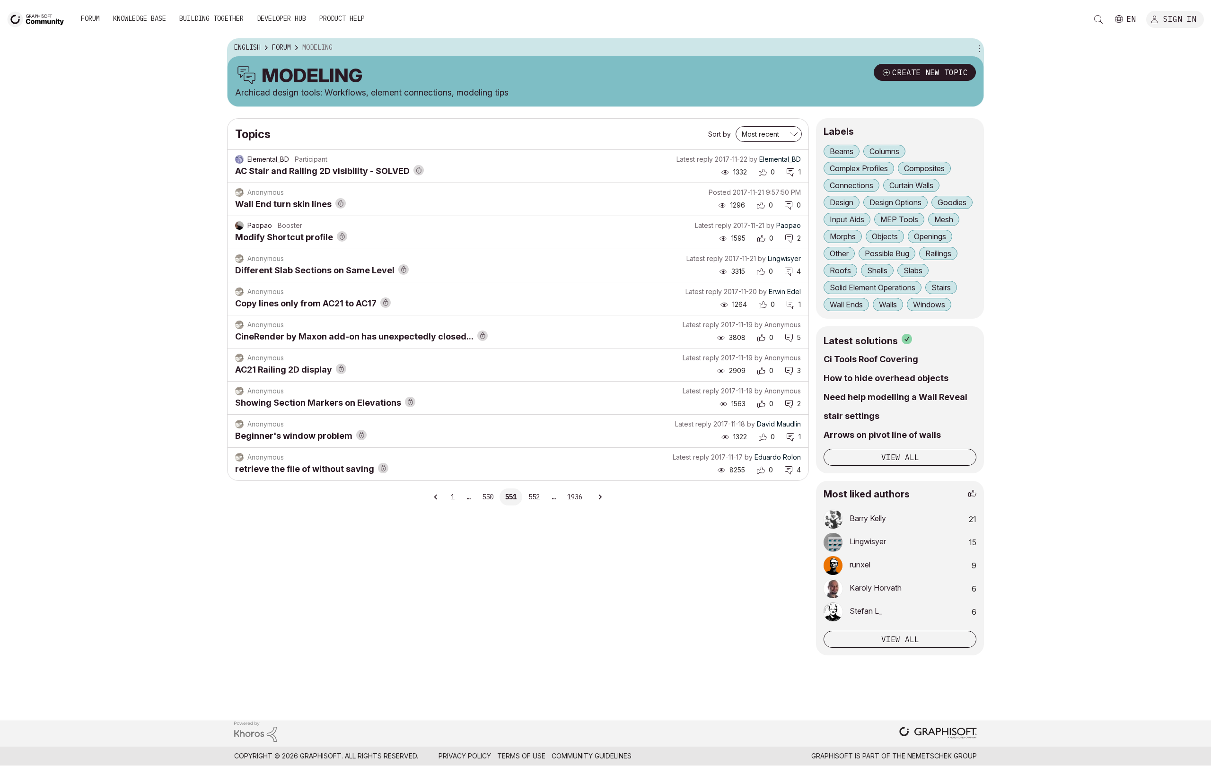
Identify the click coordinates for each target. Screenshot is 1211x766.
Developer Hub (281, 18)
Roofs (840, 270)
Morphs (843, 236)
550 (487, 497)
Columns (884, 151)
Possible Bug (887, 253)
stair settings (851, 416)
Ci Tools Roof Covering (871, 359)
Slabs (913, 270)
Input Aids (847, 219)
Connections (851, 185)
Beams (841, 151)
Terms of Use (521, 756)
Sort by (719, 134)
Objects (885, 236)
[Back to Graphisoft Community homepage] (38, 18)
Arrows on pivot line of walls (882, 435)
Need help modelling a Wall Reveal (895, 397)
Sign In (1179, 18)
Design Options (895, 202)
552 (534, 497)
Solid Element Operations (872, 287)
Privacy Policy (465, 756)
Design (841, 202)
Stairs (941, 287)
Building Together (211, 18)
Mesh (943, 219)
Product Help (342, 18)
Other (839, 253)
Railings (938, 253)
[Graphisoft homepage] (938, 734)
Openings (930, 236)
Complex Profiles (859, 168)
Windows (929, 304)
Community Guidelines (592, 756)
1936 (574, 497)
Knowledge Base (139, 18)
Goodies (952, 202)
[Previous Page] (436, 496)
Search (1098, 19)
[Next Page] (599, 496)
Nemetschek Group (942, 756)
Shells (877, 270)
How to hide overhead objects (886, 378)
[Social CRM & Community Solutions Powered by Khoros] (255, 731)
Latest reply (694, 159)
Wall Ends (846, 304)
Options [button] (978, 47)
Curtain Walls (911, 185)
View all (900, 457)
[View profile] (239, 159)
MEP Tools (899, 219)
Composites (924, 168)
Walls (888, 304)
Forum (90, 18)
